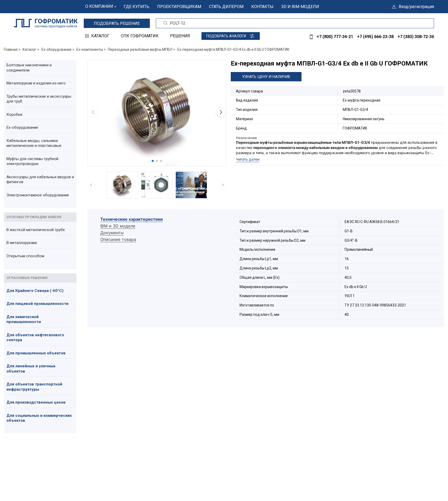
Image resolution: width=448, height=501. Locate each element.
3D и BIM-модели (300, 6)
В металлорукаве (21, 242)
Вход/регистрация (416, 6)
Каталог (100, 35)
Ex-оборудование (22, 127)
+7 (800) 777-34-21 (335, 36)
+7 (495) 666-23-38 (375, 36)
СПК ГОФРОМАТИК (140, 35)
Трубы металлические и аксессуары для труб (38, 99)
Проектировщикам (179, 6)
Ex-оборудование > (57, 49)
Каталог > (31, 49)
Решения (180, 35)
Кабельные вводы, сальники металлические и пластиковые (33, 143)
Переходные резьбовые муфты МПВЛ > (141, 49)
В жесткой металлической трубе (35, 229)
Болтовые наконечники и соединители (29, 68)
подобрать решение (117, 23)
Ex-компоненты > (91, 49)
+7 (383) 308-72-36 (415, 36)
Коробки (14, 114)
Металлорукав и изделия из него (36, 83)
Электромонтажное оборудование (37, 195)
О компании (99, 6)
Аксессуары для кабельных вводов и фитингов (40, 179)
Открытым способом (25, 256)
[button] (153, 161)
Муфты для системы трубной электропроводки (32, 161)
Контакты (262, 6)
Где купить (136, 6)
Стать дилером (226, 6)
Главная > (12, 49)
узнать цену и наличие (266, 76)
